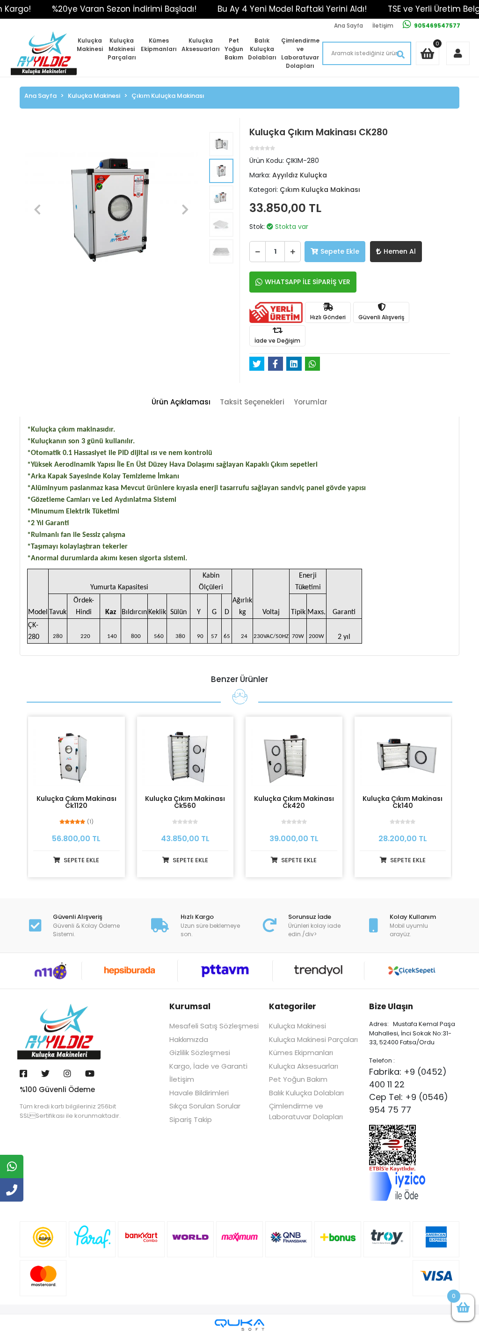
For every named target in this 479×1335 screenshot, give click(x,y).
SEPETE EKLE (80, 860)
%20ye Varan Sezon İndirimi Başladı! (124, 9)
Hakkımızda (188, 1039)
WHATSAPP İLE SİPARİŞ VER (307, 281)
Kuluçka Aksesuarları (200, 45)
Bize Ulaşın (391, 1006)
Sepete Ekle (339, 251)
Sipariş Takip (190, 1119)
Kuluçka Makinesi (90, 45)
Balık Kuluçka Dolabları (262, 49)
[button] (37, 210)
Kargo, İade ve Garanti (208, 1066)
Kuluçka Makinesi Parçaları (122, 49)
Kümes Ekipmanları (159, 45)
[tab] (181, 402)
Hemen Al (400, 251)
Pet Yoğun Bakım (234, 49)
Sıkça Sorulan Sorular (204, 1106)
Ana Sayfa (348, 25)
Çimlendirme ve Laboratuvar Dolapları (300, 53)
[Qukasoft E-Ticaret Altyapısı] (239, 1325)
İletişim (382, 25)
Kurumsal (189, 1006)
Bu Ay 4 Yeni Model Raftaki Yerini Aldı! (292, 9)
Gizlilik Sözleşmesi (199, 1052)
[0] (463, 1307)
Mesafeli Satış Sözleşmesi (214, 1026)
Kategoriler (292, 1006)
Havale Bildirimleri (199, 1093)
